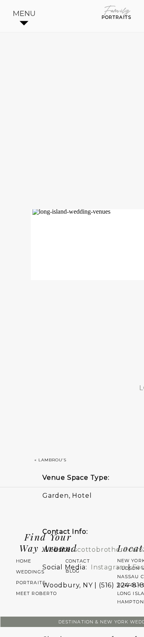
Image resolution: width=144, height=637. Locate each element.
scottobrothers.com (108, 549)
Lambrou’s (52, 460)
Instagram (108, 567)
